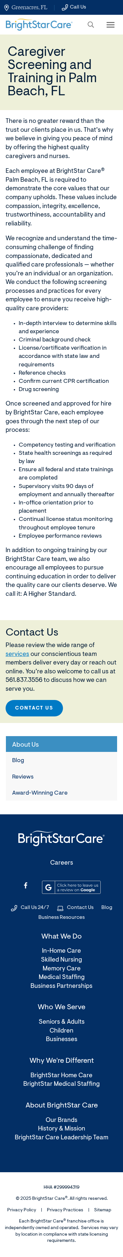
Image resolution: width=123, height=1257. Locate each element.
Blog (18, 761)
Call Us (78, 7)
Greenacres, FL (29, 7)
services (17, 654)
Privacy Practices (65, 1210)
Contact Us (34, 708)
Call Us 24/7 (35, 907)
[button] (90, 24)
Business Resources (61, 917)
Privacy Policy (21, 1210)
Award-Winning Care (40, 793)
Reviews (22, 777)
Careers (61, 863)
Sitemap (102, 1210)
